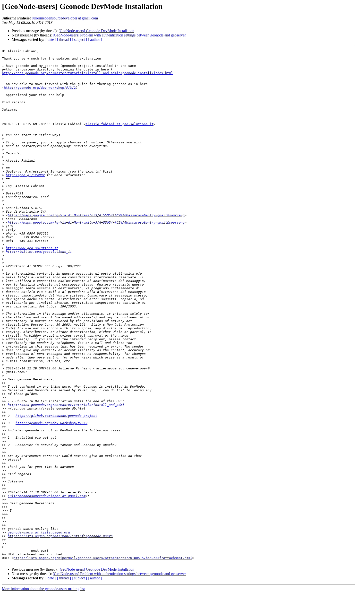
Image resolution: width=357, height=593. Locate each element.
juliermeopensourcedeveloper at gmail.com (65, 18)
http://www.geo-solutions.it (32, 248)
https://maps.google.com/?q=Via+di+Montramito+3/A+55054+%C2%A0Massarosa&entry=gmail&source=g (96, 215)
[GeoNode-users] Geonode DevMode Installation (96, 31)
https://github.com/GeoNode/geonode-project (56, 416)
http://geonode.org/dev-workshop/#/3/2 (40, 87)
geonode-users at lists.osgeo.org (39, 532)
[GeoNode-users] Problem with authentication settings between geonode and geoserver (119, 35)
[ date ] (50, 39)
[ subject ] (79, 39)
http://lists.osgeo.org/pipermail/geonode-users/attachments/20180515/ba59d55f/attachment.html (103, 558)
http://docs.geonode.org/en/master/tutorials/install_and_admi (66, 405)
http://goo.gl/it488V (25, 175)
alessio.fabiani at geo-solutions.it (119, 124)
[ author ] (95, 39)
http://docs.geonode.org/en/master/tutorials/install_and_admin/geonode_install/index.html (87, 73)
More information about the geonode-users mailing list (43, 589)
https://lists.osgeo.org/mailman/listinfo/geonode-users (60, 536)
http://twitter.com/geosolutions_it (39, 251)
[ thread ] (64, 39)
